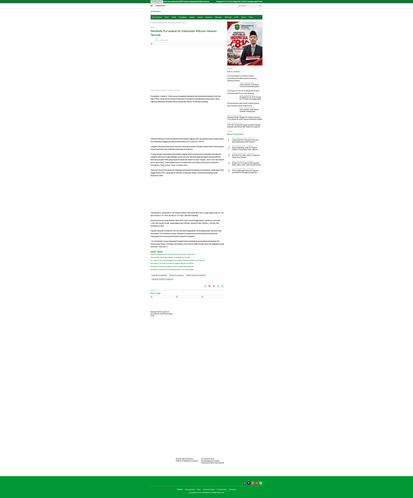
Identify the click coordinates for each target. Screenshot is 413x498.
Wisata (200, 17)
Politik (174, 17)
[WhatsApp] (260, 483)
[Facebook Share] (205, 286)
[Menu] (152, 6)
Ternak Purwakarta (176, 275)
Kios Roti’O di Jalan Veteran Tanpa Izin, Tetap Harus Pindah (246, 156)
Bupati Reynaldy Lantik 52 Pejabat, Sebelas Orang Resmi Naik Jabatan (245, 148)
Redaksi (180, 489)
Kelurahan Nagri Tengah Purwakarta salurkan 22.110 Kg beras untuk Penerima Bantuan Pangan (244, 118)
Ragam (192, 17)
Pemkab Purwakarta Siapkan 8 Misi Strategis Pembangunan (172, 267)
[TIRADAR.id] (156, 11)
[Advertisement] (187, 120)
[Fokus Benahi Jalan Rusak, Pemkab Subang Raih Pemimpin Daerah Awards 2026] (244, 104)
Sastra (243, 17)
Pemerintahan (157, 17)
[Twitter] (248, 483)
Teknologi (228, 17)
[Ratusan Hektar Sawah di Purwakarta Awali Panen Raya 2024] (162, 302)
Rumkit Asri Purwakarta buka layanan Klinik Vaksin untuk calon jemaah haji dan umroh (247, 164)
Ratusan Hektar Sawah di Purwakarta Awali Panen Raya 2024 (173, 254)
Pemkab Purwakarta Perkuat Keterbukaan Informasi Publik (172, 270)
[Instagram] (252, 483)
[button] (260, 5)
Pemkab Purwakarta (159, 275)
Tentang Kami (190, 489)
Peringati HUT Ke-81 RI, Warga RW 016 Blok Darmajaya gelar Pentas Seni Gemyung (218, 1)
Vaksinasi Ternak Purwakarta (162, 279)
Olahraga (218, 17)
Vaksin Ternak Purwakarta (195, 275)
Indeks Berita (160, 5)
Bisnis (167, 17)
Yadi (156, 38)
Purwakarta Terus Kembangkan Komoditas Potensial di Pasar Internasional (178, 260)
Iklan (199, 489)
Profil (236, 17)
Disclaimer (233, 489)
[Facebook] (245, 483)
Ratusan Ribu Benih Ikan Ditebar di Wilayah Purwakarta (170, 257)
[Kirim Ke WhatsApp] (222, 286)
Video (251, 17)
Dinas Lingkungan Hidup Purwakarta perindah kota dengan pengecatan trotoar (245, 171)
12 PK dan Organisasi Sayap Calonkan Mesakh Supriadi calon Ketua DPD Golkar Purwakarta (243, 126)
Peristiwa (209, 17)
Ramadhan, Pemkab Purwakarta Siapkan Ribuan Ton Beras (172, 263)
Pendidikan (183, 17)
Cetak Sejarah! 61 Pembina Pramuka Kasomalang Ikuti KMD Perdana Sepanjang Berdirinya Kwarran (249, 85)
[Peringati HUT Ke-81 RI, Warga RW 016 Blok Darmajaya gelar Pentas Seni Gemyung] (244, 92)
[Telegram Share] (218, 286)
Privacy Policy (222, 489)
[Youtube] (256, 483)
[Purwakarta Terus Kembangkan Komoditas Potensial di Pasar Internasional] (212, 376)
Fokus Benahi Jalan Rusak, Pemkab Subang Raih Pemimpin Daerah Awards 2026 (251, 110)
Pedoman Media (209, 489)
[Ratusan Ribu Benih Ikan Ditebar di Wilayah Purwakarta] (187, 376)
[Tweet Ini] (209, 286)
